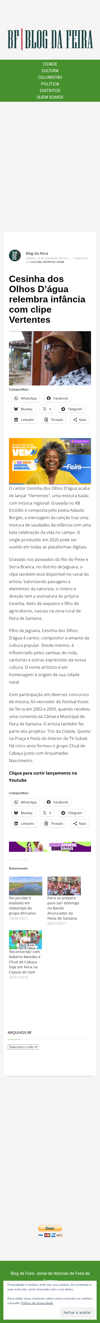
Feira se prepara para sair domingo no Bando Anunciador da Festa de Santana (63, 908)
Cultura (36, 262)
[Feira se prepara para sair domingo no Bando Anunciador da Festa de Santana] (64, 886)
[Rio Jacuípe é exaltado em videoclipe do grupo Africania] (25, 886)
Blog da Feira (37, 253)
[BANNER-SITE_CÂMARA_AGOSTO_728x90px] (50, 846)
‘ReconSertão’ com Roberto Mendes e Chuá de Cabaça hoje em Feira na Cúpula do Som (25, 961)
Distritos (49, 262)
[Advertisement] (50, 166)
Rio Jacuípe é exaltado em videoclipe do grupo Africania (22, 905)
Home (60, 262)
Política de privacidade (37, 1303)
